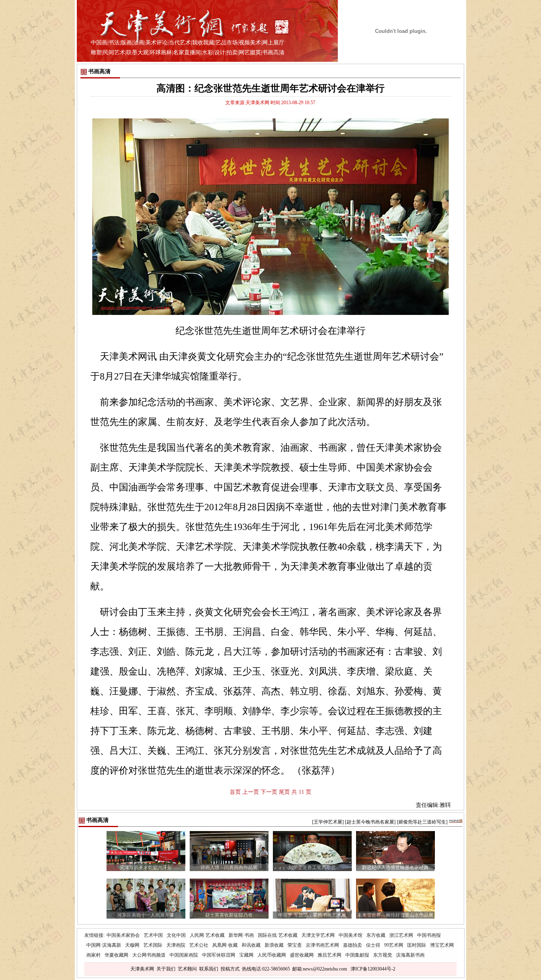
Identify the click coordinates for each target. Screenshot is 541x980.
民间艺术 (114, 52)
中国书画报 (429, 935)
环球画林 (161, 52)
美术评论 (156, 43)
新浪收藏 (274, 945)
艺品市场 (226, 43)
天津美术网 (142, 969)
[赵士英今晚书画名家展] (370, 822)
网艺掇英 (250, 52)
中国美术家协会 (123, 935)
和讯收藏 (251, 945)
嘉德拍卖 (352, 945)
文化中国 (176, 935)
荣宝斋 (295, 945)
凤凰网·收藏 (225, 945)
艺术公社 (198, 945)
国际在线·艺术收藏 (277, 935)
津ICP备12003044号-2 (373, 969)
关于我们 (165, 969)
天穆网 (132, 945)
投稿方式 (230, 969)
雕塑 (96, 52)
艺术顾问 (187, 969)
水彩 (207, 52)
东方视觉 (382, 955)
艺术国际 (152, 945)
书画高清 (273, 52)
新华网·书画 (241, 935)
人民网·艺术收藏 (207, 935)
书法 (114, 43)
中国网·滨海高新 (103, 945)
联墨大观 (137, 52)
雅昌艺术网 (329, 955)
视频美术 (250, 43)
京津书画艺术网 (322, 945)
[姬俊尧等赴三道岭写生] (422, 822)
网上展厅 (273, 43)
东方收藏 (375, 935)
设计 (219, 52)
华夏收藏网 (116, 955)
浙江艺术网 (401, 935)
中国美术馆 (350, 935)
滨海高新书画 (410, 955)
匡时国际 (416, 945)
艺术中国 (153, 935)
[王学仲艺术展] (328, 822)
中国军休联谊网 (218, 955)
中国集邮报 (357, 955)
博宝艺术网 (442, 945)
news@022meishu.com (325, 969)
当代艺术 (180, 43)
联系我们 (208, 969)
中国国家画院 (184, 955)
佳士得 (373, 945)
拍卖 (232, 52)
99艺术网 (393, 945)
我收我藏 (203, 43)
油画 (138, 43)
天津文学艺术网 (318, 935)
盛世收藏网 (302, 955)
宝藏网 (246, 955)
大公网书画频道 (149, 955)
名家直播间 (187, 52)
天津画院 (175, 945)
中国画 (99, 43)
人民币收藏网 (271, 955)
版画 (126, 43)
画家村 (93, 955)
